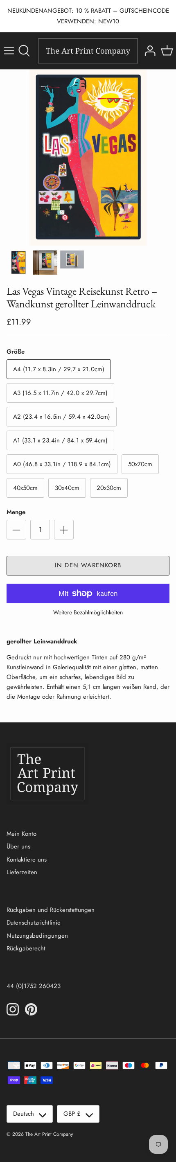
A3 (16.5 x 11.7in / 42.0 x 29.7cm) (60, 392)
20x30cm (109, 487)
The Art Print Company (49, 1134)
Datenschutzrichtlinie (34, 922)
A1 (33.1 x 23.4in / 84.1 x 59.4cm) (60, 440)
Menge (16, 512)
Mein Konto (21, 833)
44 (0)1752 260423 (34, 986)
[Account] (149, 51)
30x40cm (67, 487)
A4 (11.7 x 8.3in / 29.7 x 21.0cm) (58, 369)
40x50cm (25, 487)
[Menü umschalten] (9, 51)
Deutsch (23, 1113)
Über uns (18, 846)
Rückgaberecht (26, 948)
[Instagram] (13, 1009)
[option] (88, 158)
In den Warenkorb (88, 565)
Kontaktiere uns (27, 859)
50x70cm (140, 464)
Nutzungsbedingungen (37, 935)
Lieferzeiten (22, 872)
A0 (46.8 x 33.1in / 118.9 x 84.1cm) (62, 464)
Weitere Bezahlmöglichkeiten (88, 612)
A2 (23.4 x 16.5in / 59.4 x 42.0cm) (61, 416)
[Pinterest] (31, 1009)
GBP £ (72, 1113)
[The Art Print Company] (88, 50)
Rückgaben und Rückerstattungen (51, 909)
